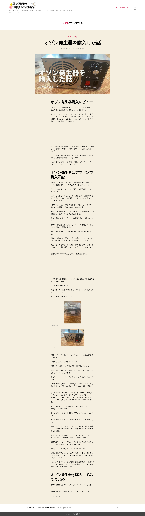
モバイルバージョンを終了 (72, 514)
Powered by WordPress (64, 508)
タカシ (69, 48)
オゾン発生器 (56, 496)
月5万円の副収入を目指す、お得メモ (44, 508)
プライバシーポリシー (121, 7)
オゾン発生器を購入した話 (72, 42)
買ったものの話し (72, 37)
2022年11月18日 (79, 48)
